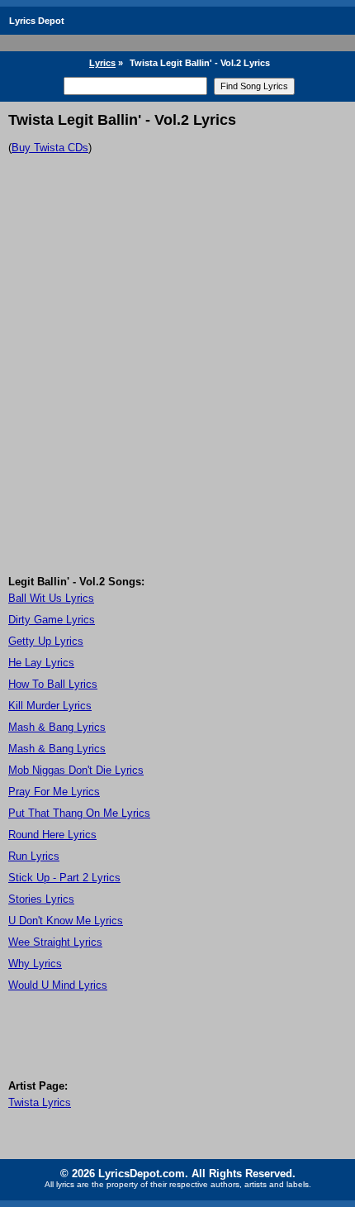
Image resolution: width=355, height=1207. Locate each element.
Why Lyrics (35, 963)
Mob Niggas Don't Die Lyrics (76, 770)
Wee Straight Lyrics (55, 942)
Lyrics (102, 63)
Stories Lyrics (41, 899)
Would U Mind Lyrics (57, 985)
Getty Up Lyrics (45, 641)
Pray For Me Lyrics (54, 791)
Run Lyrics (33, 856)
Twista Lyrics (39, 1102)
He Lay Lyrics (41, 662)
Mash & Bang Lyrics (57, 727)
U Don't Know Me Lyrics (65, 920)
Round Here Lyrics (52, 834)
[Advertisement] (177, 389)
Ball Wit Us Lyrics (51, 598)
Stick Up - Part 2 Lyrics (64, 877)
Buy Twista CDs (50, 147)
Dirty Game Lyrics (51, 619)
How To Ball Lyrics (52, 684)
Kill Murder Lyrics (50, 705)
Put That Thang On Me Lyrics (79, 813)
